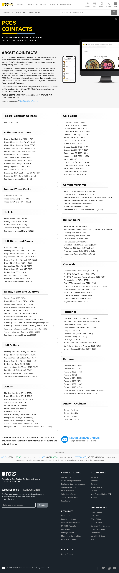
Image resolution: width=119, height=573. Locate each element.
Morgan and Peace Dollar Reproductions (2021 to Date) (28, 427)
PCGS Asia (95, 516)
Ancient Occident (74, 403)
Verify (101, 6)
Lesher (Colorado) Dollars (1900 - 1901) (80, 349)
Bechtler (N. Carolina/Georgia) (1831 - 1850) (82, 321)
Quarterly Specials (68, 487)
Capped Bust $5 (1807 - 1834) (76, 150)
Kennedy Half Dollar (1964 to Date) (19, 373)
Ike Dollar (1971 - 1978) (13, 411)
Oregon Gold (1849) (72, 330)
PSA (92, 539)
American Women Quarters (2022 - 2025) (22, 332)
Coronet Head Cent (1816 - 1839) (18, 160)
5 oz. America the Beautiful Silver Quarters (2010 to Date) (88, 229)
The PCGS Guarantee (69, 498)
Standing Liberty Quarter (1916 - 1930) (20, 313)
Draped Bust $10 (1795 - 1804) (76, 162)
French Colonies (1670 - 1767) (76, 280)
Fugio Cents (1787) (12, 122)
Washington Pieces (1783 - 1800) (78, 292)
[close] (116, 19)
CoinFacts (7, 12)
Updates (20, 12)
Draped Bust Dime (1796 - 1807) (18, 263)
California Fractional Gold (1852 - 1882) (80, 327)
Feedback (65, 501)
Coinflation (95, 533)
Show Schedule (67, 491)
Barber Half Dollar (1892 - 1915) (17, 364)
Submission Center (68, 494)
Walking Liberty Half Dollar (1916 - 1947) (21, 367)
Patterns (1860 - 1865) (73, 369)
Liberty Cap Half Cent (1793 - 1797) (18, 139)
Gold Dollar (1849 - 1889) (74, 122)
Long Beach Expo (98, 536)
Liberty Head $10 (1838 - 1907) (77, 165)
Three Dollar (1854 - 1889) (74, 141)
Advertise (94, 481)
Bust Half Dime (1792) (13, 248)
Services (20, 4)
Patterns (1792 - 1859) (73, 366)
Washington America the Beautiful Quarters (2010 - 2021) (29, 326)
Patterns (68, 359)
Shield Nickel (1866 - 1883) (15, 219)
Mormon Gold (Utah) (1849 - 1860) (78, 334)
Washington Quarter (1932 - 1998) (18, 316)
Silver (42, 457)
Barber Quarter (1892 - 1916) (16, 310)
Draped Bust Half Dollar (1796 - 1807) (20, 355)
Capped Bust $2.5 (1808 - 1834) (77, 128)
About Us (94, 477)
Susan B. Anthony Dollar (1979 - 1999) (20, 414)
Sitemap (94, 498)
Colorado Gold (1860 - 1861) (75, 337)
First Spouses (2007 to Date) (76, 242)
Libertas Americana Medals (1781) (78, 295)
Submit (87, 6)
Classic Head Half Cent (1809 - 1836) (19, 145)
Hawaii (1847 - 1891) (72, 340)
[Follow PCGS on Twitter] (103, 568)
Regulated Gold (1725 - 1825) (76, 301)
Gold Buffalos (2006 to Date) (76, 239)
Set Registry (65, 4)
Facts (42, 4)
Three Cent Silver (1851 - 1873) (16, 199)
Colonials (69, 264)
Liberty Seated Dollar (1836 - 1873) (18, 399)
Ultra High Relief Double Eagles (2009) (80, 245)
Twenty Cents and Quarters (21, 291)
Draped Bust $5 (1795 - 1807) (76, 147)
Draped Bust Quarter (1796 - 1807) (19, 301)
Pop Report (53, 4)
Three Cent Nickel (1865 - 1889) (17, 202)
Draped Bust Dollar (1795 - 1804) (18, 396)
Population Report (68, 519)
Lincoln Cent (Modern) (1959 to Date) (20, 176)
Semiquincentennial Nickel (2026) (19, 231)
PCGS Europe (96, 523)
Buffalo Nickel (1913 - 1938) (15, 225)
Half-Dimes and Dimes (18, 241)
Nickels (8, 212)
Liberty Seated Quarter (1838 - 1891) (19, 307)
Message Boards (67, 533)
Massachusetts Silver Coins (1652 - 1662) (81, 271)
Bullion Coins (71, 219)
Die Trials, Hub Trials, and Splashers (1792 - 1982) (84, 390)
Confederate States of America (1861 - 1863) (82, 346)
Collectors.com (97, 512)
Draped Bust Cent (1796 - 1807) (17, 154)
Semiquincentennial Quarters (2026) (20, 335)
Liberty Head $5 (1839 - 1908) (76, 156)
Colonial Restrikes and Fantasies (77, 298)
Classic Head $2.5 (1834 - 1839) (77, 131)
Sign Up (42, 505)
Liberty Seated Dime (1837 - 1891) (18, 269)
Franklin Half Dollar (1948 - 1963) (18, 370)
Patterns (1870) (70, 375)
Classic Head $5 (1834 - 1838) (76, 153)
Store (94, 6)
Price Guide (33, 4)
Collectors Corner (98, 529)
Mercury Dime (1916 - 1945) (15, 275)
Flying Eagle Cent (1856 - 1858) (17, 167)
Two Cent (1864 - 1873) (13, 196)
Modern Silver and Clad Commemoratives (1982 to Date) (88, 197)
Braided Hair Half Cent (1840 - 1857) (19, 148)
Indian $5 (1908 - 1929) (73, 159)
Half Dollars (11, 345)
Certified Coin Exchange (101, 526)
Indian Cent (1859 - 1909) (15, 170)
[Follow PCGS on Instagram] (109, 568)
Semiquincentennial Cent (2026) (18, 179)
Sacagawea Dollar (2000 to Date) (18, 418)
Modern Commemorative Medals (78, 203)
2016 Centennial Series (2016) (76, 206)
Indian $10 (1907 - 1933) (74, 168)
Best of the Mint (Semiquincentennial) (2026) (83, 210)
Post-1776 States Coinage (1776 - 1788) (80, 283)
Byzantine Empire (71, 419)
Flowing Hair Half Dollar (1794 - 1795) (20, 352)
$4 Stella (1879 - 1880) (73, 144)
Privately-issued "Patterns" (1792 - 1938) (80, 393)
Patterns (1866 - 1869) (73, 372)
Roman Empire (70, 416)
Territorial (69, 311)
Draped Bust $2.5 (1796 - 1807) (77, 125)
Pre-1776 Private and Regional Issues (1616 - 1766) (85, 277)
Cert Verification (67, 477)
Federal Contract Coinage (20, 115)
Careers (94, 484)
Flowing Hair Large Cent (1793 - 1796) (20, 151)
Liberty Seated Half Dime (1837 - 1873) (20, 260)
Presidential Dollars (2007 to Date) (19, 421)
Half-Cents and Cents (17, 132)
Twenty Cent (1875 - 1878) (15, 298)
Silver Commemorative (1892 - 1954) (79, 191)
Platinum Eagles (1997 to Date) (77, 236)
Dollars (8, 386)
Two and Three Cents (17, 189)
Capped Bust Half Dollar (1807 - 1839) (20, 358)
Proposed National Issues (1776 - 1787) (80, 289)
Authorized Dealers (68, 539)
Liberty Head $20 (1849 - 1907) (77, 171)
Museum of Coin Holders (71, 536)
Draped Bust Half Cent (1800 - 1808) (19, 142)
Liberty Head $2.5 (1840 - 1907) (77, 135)
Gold (3, 457)
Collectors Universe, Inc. (26, 568)
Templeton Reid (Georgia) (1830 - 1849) (80, 318)
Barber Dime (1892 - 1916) (15, 272)
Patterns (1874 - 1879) (73, 381)
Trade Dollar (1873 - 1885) (15, 402)
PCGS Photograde (68, 526)
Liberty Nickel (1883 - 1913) (15, 222)
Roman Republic (71, 413)
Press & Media (96, 487)
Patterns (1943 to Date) (73, 387)
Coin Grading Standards (71, 481)
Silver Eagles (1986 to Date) (75, 226)
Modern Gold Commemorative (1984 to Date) (83, 200)
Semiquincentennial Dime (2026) (18, 281)
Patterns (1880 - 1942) (73, 384)
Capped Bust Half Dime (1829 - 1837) (20, 257)
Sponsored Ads (59, 452)
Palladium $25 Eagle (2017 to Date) (79, 248)
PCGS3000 (79, 457)
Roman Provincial (71, 410)
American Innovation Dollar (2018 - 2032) (22, 424)
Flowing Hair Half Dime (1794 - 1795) (19, 251)
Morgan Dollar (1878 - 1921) (15, 405)
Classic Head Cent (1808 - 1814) (17, 157)
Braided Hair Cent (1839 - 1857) (17, 163)
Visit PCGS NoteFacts (27, 101)
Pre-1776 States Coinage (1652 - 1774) (79, 274)
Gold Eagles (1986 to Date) (75, 232)
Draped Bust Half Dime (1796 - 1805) (20, 254)
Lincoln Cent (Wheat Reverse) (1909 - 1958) (22, 173)
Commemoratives (74, 184)
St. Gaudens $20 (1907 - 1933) (76, 174)
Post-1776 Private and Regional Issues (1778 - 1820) (85, 286)
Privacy (94, 491)
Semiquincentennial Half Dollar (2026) (20, 376)
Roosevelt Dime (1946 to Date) (17, 278)
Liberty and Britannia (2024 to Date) (79, 254)
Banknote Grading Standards (73, 484)
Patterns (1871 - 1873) (73, 378)
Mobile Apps (66, 529)
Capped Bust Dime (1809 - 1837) (18, 266)
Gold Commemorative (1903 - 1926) (79, 194)
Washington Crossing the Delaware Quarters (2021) (26, 329)
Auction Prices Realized (70, 523)
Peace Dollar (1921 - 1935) (15, 408)
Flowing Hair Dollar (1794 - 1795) (18, 393)
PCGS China (96, 519)
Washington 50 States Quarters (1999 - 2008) (23, 319)
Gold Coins (70, 115)
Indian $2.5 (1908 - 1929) (74, 138)
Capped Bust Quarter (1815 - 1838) (18, 304)
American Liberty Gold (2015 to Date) (80, 251)
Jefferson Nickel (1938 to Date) (17, 228)
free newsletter (30, 490)
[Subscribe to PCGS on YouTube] (115, 568)
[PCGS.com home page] (8, 4)
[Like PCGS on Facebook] (98, 568)
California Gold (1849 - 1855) (75, 324)
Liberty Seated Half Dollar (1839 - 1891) (20, 361)
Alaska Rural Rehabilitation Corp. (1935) (81, 343)
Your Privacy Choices (99, 494)
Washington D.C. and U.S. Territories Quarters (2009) (26, 323)
